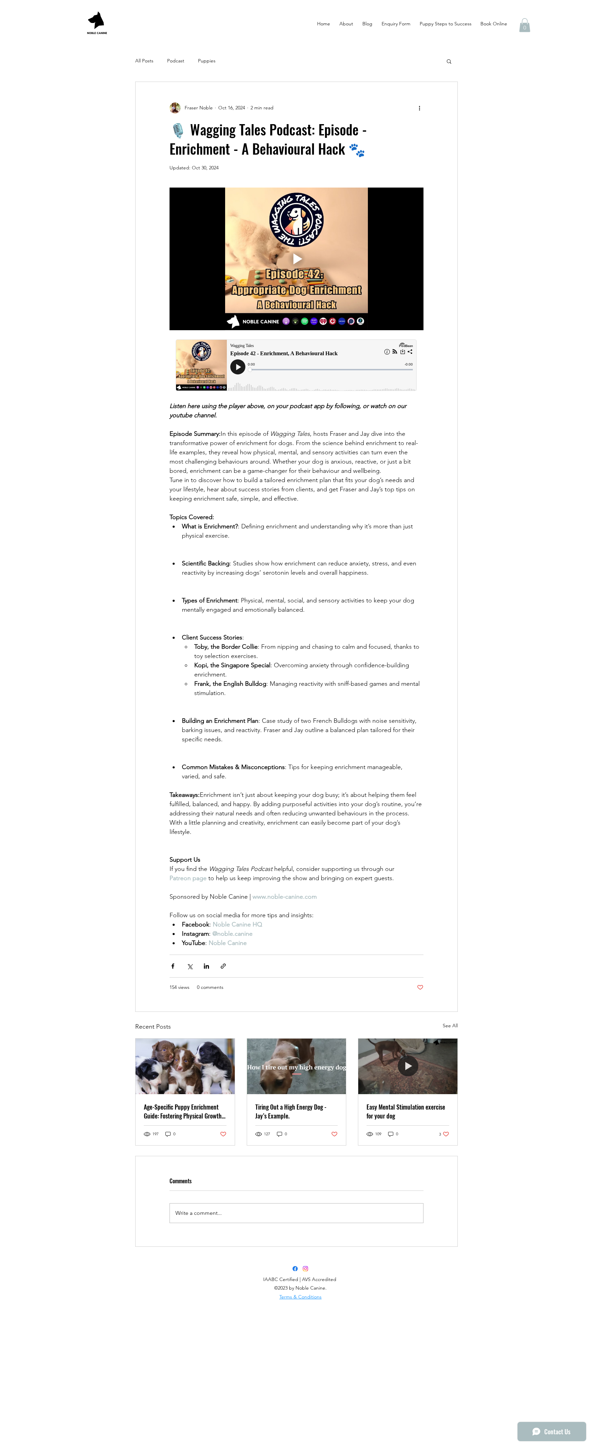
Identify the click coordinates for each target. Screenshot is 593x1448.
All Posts (144, 61)
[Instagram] (305, 1268)
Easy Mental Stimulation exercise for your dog (406, 1111)
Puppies (207, 61)
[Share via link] (223, 966)
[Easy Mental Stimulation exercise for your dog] (407, 1066)
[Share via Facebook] (173, 966)
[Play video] (296, 259)
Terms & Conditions (300, 1297)
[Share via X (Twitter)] (189, 966)
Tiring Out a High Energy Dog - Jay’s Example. (290, 1111)
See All (450, 1025)
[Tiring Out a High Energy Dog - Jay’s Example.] (296, 1066)
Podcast (175, 61)
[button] (525, 25)
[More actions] (419, 108)
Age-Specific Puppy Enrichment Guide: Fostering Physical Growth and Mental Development (183, 1111)
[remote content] (296, 365)
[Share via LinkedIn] (206, 966)
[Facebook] (295, 1268)
